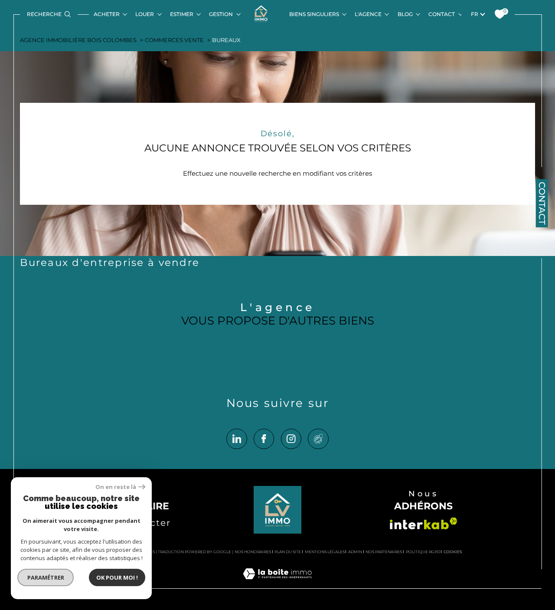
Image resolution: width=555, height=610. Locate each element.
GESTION (221, 14)
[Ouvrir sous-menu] (124, 13)
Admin (355, 551)
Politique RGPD (423, 551)
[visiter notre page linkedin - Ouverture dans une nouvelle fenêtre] (236, 439)
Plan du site (287, 551)
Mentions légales (325, 551)
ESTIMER (181, 14)
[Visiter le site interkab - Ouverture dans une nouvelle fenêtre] (423, 523)
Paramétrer (45, 577)
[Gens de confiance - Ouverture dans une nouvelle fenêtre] (318, 439)
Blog (405, 14)
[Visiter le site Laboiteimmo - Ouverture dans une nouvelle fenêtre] (277, 583)
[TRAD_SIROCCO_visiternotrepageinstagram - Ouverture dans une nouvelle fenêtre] (291, 439)
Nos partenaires (384, 551)
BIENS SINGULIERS (314, 14)
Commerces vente (174, 40)
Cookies (453, 552)
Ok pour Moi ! (117, 577)
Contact (441, 14)
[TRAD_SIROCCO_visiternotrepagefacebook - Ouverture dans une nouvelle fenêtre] (264, 439)
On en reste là (115, 487)
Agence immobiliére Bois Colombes (78, 40)
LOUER (144, 14)
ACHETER (107, 14)
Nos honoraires (253, 551)
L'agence (368, 14)
